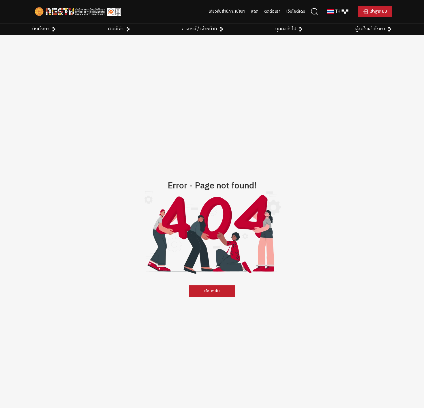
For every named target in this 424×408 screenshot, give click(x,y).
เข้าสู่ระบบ (378, 11)
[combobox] (338, 11)
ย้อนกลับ (212, 291)
